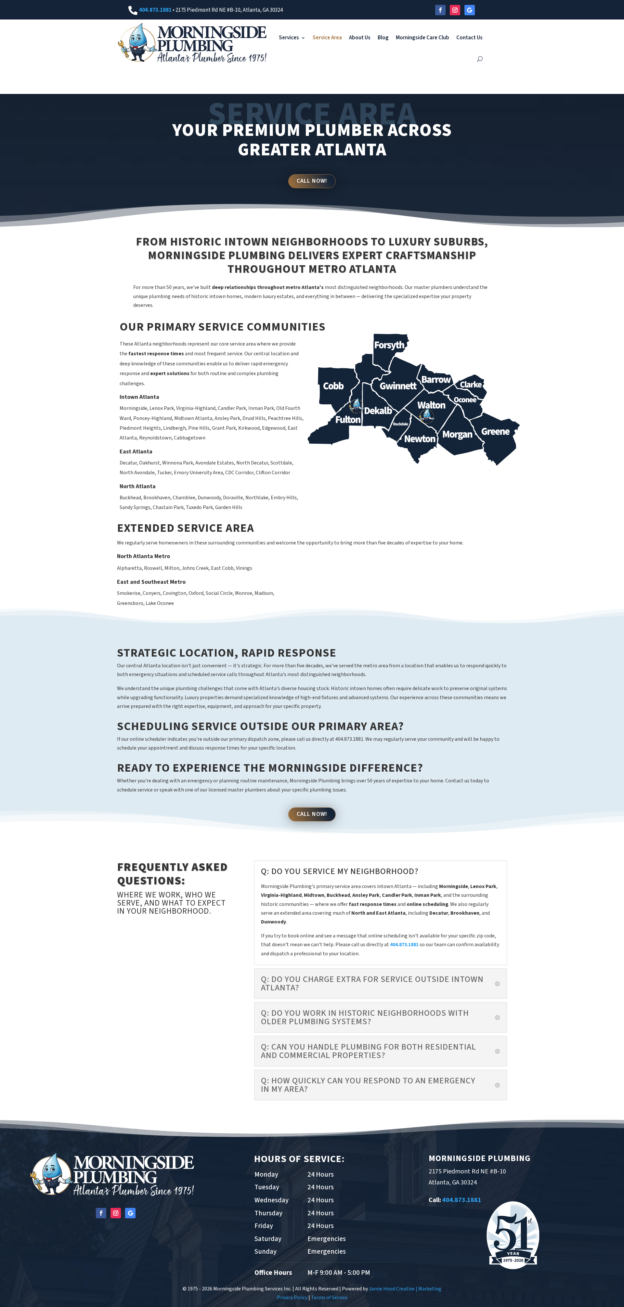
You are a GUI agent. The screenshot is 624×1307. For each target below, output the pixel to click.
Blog (383, 38)
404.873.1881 (155, 10)
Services (289, 38)
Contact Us (469, 38)
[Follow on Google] (469, 10)
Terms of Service (329, 1297)
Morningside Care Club (422, 38)
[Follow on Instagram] (455, 10)
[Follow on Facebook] (440, 10)
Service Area (327, 38)
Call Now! (312, 181)
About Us (359, 38)
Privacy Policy (292, 1297)
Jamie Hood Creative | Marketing (405, 1288)
